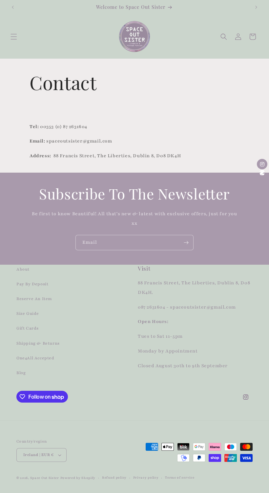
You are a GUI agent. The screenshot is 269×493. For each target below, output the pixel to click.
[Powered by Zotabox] (262, 172)
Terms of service (179, 477)
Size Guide (27, 313)
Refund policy (114, 477)
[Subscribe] (186, 242)
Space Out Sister (44, 478)
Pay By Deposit (32, 284)
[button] (14, 36)
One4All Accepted (35, 358)
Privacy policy (146, 477)
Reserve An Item (34, 298)
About (23, 269)
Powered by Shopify (78, 478)
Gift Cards (27, 328)
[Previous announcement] (13, 7)
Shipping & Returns (38, 343)
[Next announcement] (256, 7)
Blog (21, 372)
